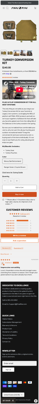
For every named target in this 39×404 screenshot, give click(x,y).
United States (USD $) (12, 395)
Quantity (5, 176)
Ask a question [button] (19, 241)
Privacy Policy (7, 338)
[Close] (13, 400)
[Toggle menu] (3, 8)
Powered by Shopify (24, 400)
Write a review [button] (19, 235)
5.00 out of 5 (25, 214)
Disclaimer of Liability (9, 332)
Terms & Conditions (9, 335)
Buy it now (19, 194)
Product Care (7, 329)
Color (4, 157)
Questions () (18, 248)
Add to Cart (19, 187)
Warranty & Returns (9, 325)
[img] (5, 260)
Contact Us (6, 342)
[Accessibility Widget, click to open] (36, 401)
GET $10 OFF (6, 400)
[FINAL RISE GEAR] (19, 8)
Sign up (8, 369)
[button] (7, 77)
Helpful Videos (7, 319)
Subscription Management (12, 322)
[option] (19, 30)
